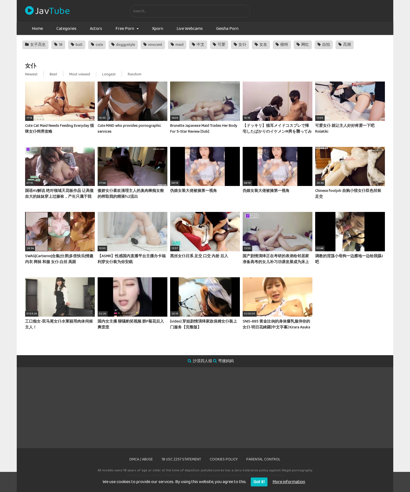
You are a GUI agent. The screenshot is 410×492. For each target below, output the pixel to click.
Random (134, 74)
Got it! (259, 481)
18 (60, 45)
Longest (109, 74)
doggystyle (125, 45)
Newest (31, 74)
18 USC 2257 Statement (181, 459)
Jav (52, 11)
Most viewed (79, 74)
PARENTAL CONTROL (263, 459)
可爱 (221, 45)
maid (179, 45)
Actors (96, 28)
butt (79, 45)
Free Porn (124, 28)
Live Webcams (190, 28)
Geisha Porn (227, 28)
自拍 (325, 45)
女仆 (242, 45)
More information (288, 481)
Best (53, 74)
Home (37, 28)
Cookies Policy (224, 459)
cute (99, 45)
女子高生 (37, 45)
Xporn (157, 28)
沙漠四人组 (202, 361)
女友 (263, 45)
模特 (283, 45)
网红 (304, 45)
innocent (154, 45)
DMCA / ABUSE (141, 459)
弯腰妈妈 (226, 361)
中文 (200, 45)
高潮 (346, 45)
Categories (66, 28)
